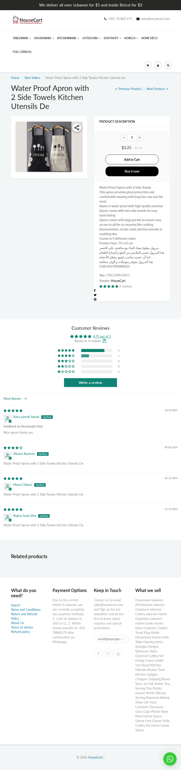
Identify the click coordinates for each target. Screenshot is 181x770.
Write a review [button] (90, 382)
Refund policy (20, 632)
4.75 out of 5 (102, 336)
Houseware (42, 38)
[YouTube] (118, 653)
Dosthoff (111, 38)
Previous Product (130, 89)
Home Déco (149, 38)
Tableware (20, 38)
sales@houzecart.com (155, 19)
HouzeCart (118, 281)
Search (15, 605)
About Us (17, 623)
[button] (109, 286)
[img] (13, 410)
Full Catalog (22, 52)
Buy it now (132, 171)
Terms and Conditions (26, 609)
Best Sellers (32, 78)
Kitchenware (66, 38)
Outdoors (90, 38)
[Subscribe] (123, 638)
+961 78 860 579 (120, 19)
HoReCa (129, 38)
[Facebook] (98, 653)
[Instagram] (108, 653)
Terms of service (22, 627)
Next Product (156, 89)
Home (15, 78)
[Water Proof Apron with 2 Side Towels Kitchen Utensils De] (49, 147)
